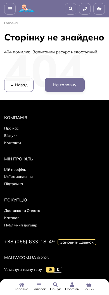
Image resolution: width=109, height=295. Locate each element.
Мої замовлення (18, 176)
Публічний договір (20, 225)
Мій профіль (15, 169)
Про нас (11, 128)
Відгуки (11, 135)
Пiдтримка (13, 183)
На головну (64, 84)
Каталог (11, 217)
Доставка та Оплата (22, 210)
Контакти (12, 142)
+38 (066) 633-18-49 (29, 241)
